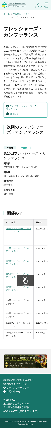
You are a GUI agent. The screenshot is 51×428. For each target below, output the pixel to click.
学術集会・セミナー (22, 14)
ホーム (7, 14)
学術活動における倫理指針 (20, 380)
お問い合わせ (13, 391)
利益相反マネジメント (18, 384)
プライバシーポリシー (18, 388)
